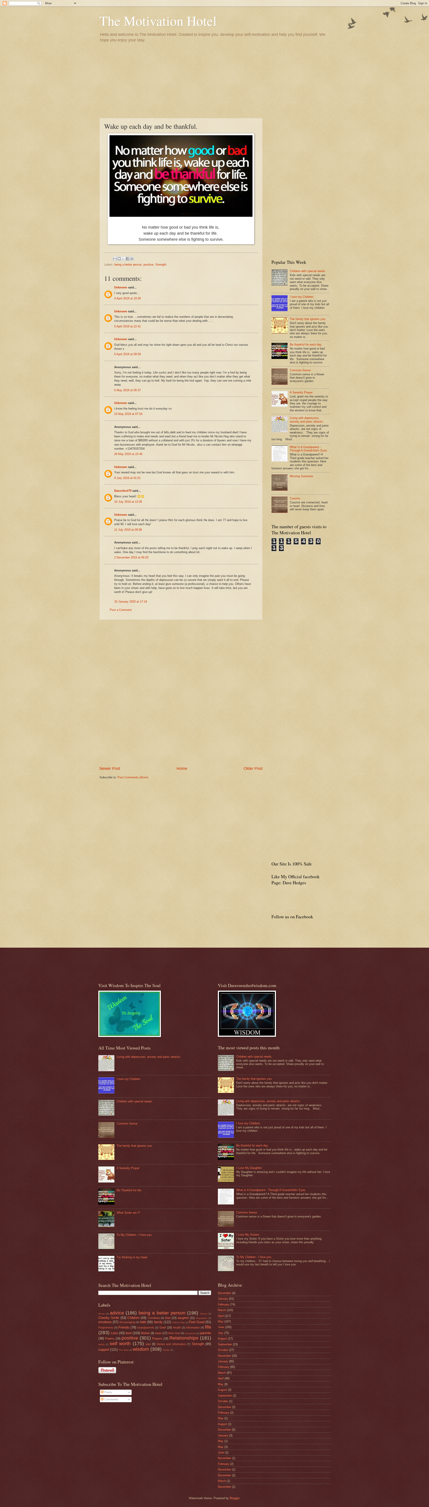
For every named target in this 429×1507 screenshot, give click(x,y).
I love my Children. (302, 296)
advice (117, 1312)
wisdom (141, 1349)
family (158, 1322)
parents (205, 1333)
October (223, 1350)
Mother (145, 1333)
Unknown (120, 287)
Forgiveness (105, 1327)
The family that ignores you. (308, 319)
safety (101, 1344)
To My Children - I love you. (134, 1235)
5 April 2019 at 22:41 (127, 326)
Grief (163, 1327)
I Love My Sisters (247, 1234)
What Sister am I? (128, 1212)
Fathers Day (178, 1322)
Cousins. (295, 498)
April (221, 1316)
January (223, 1298)
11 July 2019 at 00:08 (128, 529)
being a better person (128, 264)
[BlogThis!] (119, 258)
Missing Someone (301, 476)
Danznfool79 (122, 490)
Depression (202, 1318)
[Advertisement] (214, 80)
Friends (123, 1327)
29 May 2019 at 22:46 (128, 454)
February (223, 1304)
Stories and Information (171, 1344)
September (225, 1344)
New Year (174, 1333)
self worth (120, 1343)
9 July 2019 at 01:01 (127, 478)
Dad (167, 1318)
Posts (107, 1392)
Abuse (101, 1313)
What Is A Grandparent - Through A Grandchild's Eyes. (309, 448)
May (220, 1321)
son (148, 1344)
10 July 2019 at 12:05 (128, 501)
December (224, 1293)
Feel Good (196, 1322)
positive (148, 264)
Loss (114, 1333)
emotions (105, 1322)
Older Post (253, 768)
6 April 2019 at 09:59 (127, 354)
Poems (109, 1338)
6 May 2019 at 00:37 (127, 390)
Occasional (190, 1333)
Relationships (183, 1337)
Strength (160, 264)
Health (177, 1327)
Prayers (157, 1338)
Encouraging (127, 1322)
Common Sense (300, 370)
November (224, 1355)
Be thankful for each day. (306, 344)
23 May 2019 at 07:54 (128, 414)
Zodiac (166, 1350)
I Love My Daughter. (249, 1168)
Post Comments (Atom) (133, 777)
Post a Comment (121, 610)
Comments (110, 1399)
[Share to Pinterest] (132, 258)
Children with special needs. (308, 271)
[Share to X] (123, 258)
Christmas (154, 1318)
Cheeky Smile (108, 1318)
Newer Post (109, 768)
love (129, 1333)
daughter (183, 1318)
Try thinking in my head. (132, 1257)
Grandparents (145, 1327)
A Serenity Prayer (301, 392)
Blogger (234, 1498)
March (222, 1310)
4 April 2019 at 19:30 (127, 298)
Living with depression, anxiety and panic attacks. (307, 419)
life (208, 1326)
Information (193, 1327)
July (220, 1333)
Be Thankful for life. (129, 1190)
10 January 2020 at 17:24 (130, 601)
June (221, 1327)
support (103, 1349)
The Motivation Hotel (158, 21)
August (222, 1338)
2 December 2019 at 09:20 (131, 557)
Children (133, 1318)
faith (143, 1322)
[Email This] (115, 258)
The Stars (124, 1350)
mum (158, 1333)
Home (182, 768)
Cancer (203, 1313)
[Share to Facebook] (127, 258)
